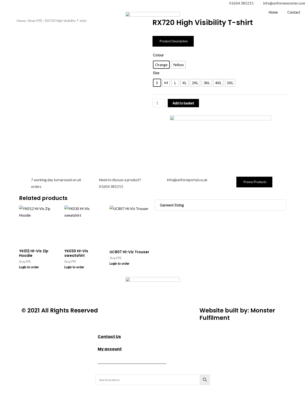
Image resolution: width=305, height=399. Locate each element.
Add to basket (183, 103)
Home (273, 12)
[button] (220, 205)
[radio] (161, 64)
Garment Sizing (172, 205)
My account (110, 349)
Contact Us (109, 336)
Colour (158, 55)
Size (156, 73)
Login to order (29, 267)
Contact (293, 12)
